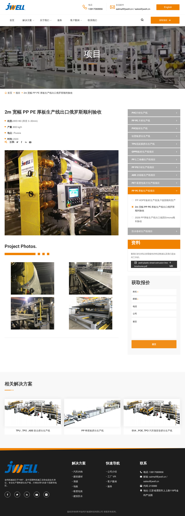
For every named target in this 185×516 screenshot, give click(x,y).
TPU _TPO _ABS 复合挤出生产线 (33, 430)
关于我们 (44, 20)
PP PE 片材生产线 (141, 120)
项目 (18, 93)
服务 (59, 20)
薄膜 (75, 481)
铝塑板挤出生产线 (141, 136)
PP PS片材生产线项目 (143, 167)
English (168, 7)
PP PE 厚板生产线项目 (143, 190)
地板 (75, 486)
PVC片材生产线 (140, 112)
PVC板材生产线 (140, 128)
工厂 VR (112, 476)
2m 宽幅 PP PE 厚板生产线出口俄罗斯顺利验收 (155, 209)
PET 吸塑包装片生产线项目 (146, 183)
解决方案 (27, 20)
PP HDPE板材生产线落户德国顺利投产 (155, 200)
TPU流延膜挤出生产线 (143, 144)
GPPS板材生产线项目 (143, 151)
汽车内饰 (78, 471)
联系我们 (92, 20)
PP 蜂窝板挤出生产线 (92, 430)
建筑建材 (78, 476)
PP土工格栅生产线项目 (143, 159)
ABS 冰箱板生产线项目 (143, 175)
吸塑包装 (78, 491)
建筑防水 (78, 496)
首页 (12, 20)
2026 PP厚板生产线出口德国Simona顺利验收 (155, 219)
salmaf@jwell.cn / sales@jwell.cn (133, 9)
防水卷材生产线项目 (142, 231)
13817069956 (95, 9)
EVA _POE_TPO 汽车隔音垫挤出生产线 (152, 430)
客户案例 (74, 20)
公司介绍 (112, 471)
